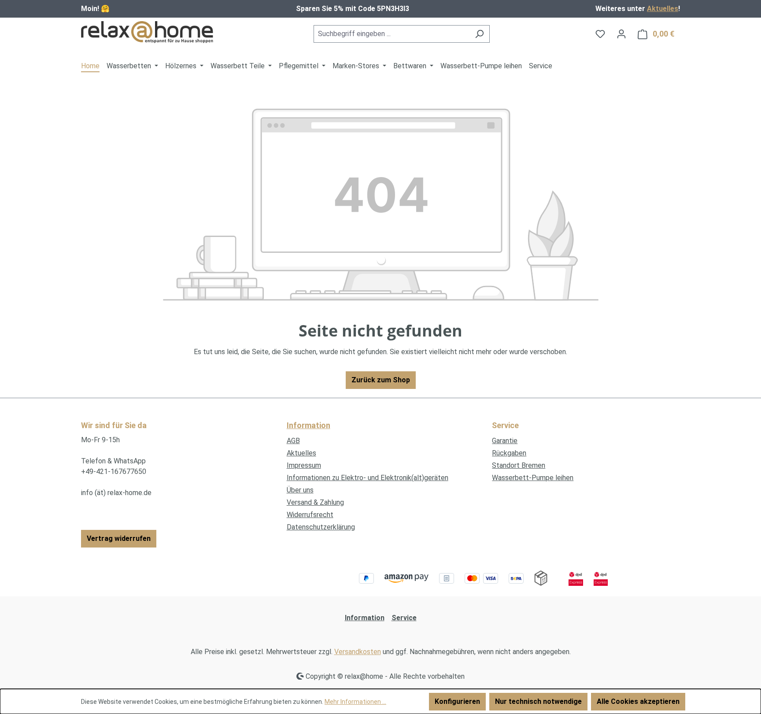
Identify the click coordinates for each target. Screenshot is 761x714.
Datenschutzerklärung (321, 527)
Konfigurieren (457, 701)
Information (308, 425)
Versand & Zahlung (315, 502)
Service (404, 618)
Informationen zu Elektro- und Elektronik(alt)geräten (367, 478)
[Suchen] (479, 34)
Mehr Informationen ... (355, 701)
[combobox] (391, 34)
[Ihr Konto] (621, 34)
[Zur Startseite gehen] (147, 32)
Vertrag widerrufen (119, 538)
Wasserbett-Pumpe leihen (532, 478)
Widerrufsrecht (310, 515)
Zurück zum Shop (380, 380)
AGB (293, 441)
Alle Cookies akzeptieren (638, 701)
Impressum (304, 465)
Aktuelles (662, 8)
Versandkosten (357, 651)
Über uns (300, 490)
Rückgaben (509, 453)
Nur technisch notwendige (538, 701)
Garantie (504, 441)
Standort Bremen (518, 465)
